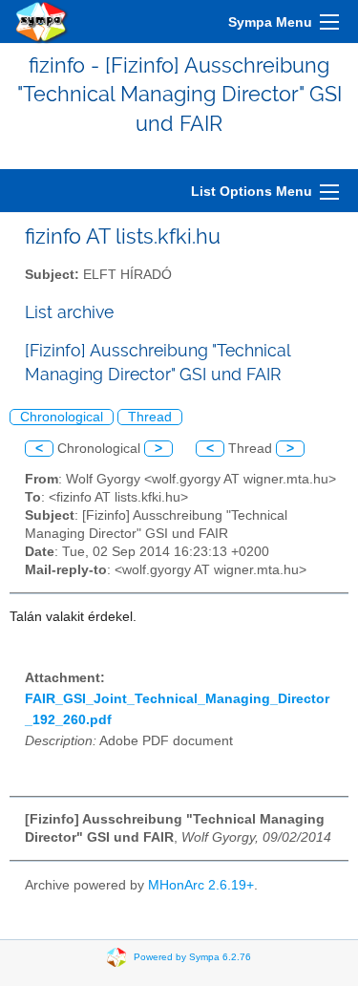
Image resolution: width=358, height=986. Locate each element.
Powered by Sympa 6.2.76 (192, 957)
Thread (150, 417)
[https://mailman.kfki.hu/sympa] (42, 21)
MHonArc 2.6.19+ (201, 885)
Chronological (61, 417)
